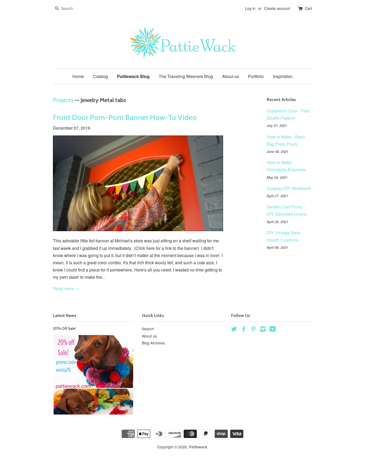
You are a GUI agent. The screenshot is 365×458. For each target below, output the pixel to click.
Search (148, 328)
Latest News (64, 315)
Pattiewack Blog (133, 76)
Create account (277, 8)
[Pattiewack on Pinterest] (253, 329)
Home (78, 76)
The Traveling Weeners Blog (186, 76)
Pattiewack (198, 446)
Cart (308, 8)
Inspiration (283, 76)
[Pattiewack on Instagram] (263, 329)
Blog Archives (153, 343)
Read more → (66, 288)
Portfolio (256, 76)
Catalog (100, 76)
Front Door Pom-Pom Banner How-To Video (125, 117)
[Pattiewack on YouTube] (273, 329)
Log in (250, 8)
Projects (63, 100)
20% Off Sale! (64, 328)
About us (230, 76)
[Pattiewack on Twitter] (234, 329)
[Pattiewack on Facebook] (244, 329)
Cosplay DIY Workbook (289, 188)
